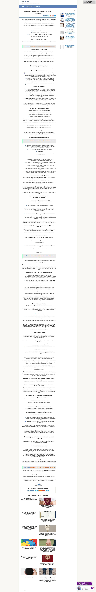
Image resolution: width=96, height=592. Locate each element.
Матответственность (70, 21)
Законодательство (70, 29)
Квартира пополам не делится (68, 42)
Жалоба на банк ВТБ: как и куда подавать (70, 46)
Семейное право (29, 6)
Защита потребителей (70, 47)
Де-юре (70, 34)
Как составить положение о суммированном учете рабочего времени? (70, 14)
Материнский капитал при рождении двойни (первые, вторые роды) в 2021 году (70, 32)
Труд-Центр (25, 2)
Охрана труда (70, 16)
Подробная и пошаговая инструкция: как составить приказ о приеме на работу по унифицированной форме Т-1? (70, 26)
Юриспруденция (37, 6)
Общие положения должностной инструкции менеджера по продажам (70, 19)
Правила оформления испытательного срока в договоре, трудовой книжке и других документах (70, 38)
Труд (23, 6)
